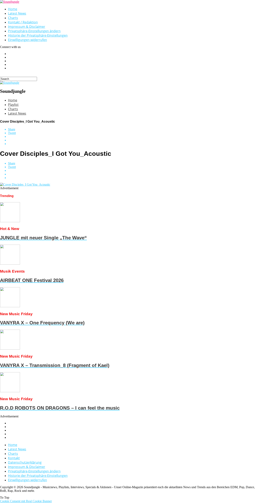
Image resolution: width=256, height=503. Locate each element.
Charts (13, 18)
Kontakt (14, 458)
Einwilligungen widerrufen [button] (27, 40)
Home (12, 9)
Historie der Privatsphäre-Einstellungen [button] (38, 35)
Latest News (17, 13)
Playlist (13, 104)
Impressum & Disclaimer (26, 26)
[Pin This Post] (132, 140)
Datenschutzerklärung (25, 462)
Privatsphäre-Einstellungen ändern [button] (34, 31)
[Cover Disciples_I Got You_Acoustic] (25, 184)
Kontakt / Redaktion (23, 22)
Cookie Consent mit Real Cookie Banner (26, 501)
